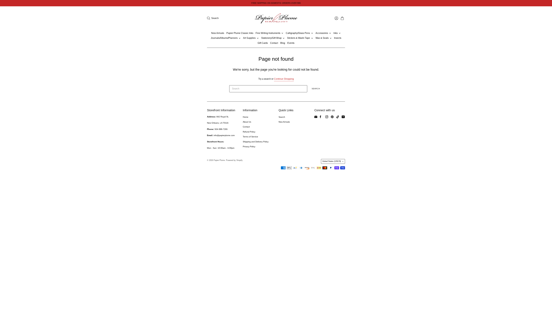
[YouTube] (343, 117)
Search (316, 89)
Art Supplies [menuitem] (249, 38)
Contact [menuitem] (274, 43)
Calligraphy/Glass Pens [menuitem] (298, 33)
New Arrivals (284, 122)
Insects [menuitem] (337, 38)
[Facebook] (320, 117)
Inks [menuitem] (336, 33)
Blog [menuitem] (282, 43)
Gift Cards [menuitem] (263, 43)
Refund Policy (249, 132)
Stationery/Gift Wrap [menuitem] (271, 38)
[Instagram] (326, 117)
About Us (247, 122)
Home (245, 117)
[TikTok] (337, 117)
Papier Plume (219, 160)
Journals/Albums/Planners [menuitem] (224, 38)
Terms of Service (250, 136)
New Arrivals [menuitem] (217, 33)
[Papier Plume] (276, 18)
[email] (315, 117)
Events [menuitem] (290, 43)
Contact (246, 127)
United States (331, 161)
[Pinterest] (332, 117)
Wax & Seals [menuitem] (322, 38)
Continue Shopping (284, 79)
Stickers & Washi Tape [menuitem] (298, 38)
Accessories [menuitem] (322, 33)
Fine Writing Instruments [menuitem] (268, 33)
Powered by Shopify (234, 160)
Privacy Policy (249, 146)
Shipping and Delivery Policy (256, 142)
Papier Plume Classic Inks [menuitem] (239, 33)
